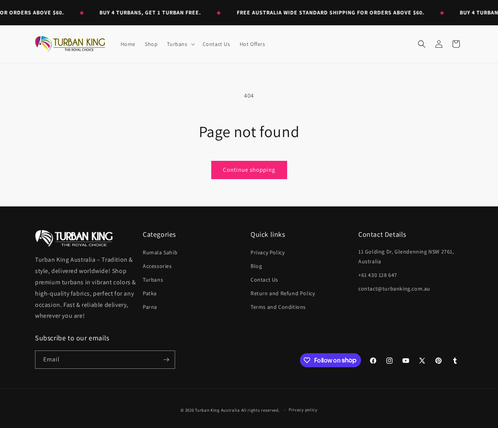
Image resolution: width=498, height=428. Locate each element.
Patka (150, 293)
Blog (256, 265)
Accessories (157, 265)
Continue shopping (249, 169)
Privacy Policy (267, 252)
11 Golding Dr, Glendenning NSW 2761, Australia (406, 256)
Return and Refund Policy (283, 293)
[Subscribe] (166, 360)
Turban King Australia (217, 410)
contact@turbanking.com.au (394, 288)
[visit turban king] (74, 238)
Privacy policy (303, 409)
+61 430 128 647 (377, 274)
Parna (150, 306)
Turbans (153, 279)
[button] (180, 44)
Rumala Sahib (160, 252)
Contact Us (264, 279)
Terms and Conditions (278, 306)
